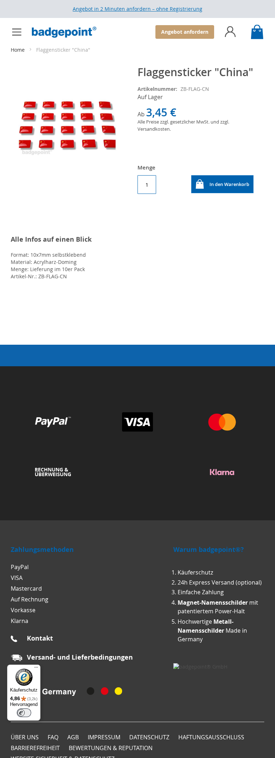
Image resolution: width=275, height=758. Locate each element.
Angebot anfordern (184, 31)
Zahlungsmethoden (42, 549)
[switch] (24, 712)
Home (18, 49)
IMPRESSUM (104, 737)
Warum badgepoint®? (208, 549)
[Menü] (36, 669)
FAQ (53, 737)
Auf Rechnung (29, 599)
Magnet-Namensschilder (213, 602)
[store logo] (67, 32)
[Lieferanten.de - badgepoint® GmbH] (200, 666)
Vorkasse (23, 610)
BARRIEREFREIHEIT (35, 748)
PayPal (20, 567)
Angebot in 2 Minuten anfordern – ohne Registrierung (137, 8)
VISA (17, 578)
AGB (73, 737)
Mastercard (26, 588)
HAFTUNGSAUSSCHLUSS (211, 737)
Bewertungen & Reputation (111, 748)
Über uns (25, 737)
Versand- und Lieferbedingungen (80, 657)
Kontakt (40, 638)
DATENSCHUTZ (149, 737)
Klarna (19, 621)
